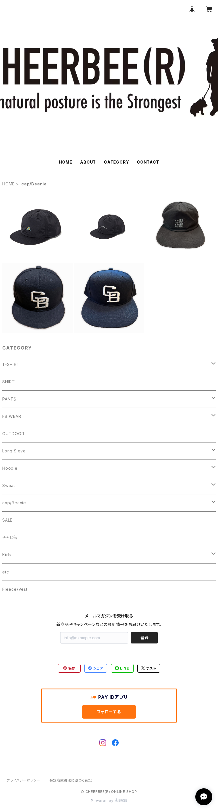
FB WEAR (11, 416)
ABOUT (88, 162)
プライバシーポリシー (23, 780)
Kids (6, 554)
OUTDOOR (13, 433)
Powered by (103, 801)
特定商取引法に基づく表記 (70, 780)
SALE (7, 520)
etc (5, 571)
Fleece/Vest (15, 589)
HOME (65, 162)
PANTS (9, 399)
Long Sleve (14, 450)
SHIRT (8, 381)
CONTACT (148, 162)
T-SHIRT (11, 364)
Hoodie (10, 468)
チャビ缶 (10, 537)
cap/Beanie (14, 502)
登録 (144, 637)
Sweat (8, 485)
